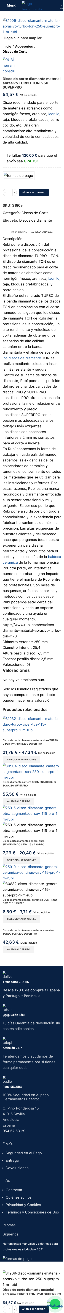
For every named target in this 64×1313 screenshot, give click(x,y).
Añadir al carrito (33, 192)
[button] (18, 801)
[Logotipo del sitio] (32, 5)
